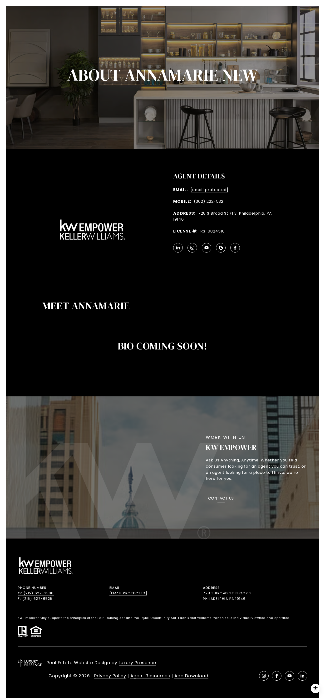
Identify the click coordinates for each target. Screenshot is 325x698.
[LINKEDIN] (178, 248)
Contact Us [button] (221, 498)
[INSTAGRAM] (192, 248)
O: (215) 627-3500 (36, 593)
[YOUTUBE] (206, 248)
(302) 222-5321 (209, 201)
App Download (191, 676)
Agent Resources (150, 676)
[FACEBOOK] (235, 248)
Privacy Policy (110, 676)
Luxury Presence (137, 663)
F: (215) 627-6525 (35, 598)
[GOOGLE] (221, 248)
